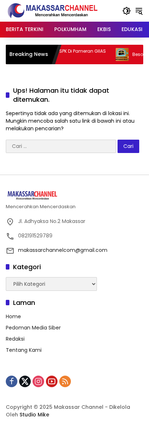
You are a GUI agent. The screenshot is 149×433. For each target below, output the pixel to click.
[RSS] (65, 381)
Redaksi (15, 338)
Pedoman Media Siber (33, 327)
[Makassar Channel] (52, 10)
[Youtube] (52, 381)
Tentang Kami (24, 350)
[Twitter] (25, 381)
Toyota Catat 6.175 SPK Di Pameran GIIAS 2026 (57, 54)
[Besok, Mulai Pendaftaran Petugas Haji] (118, 54)
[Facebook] (11, 381)
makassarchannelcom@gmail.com (62, 250)
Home (13, 316)
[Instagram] (38, 381)
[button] (126, 10)
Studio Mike (34, 414)
